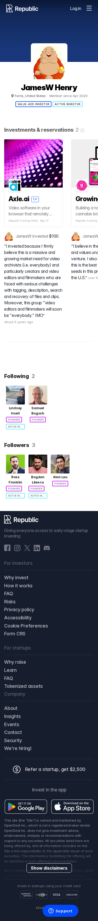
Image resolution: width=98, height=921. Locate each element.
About (11, 708)
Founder (14, 419)
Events (11, 724)
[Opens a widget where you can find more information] (60, 911)
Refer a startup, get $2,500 (55, 769)
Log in (75, 8)
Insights (12, 716)
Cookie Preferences (26, 626)
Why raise (15, 662)
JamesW (24, 236)
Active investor (67, 104)
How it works (18, 585)
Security (13, 740)
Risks (10, 601)
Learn (10, 670)
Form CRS (14, 633)
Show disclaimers (49, 868)
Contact (13, 732)
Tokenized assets (23, 686)
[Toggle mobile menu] (89, 8)
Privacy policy (19, 609)
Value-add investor (34, 104)
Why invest (16, 577)
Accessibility (18, 617)
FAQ (8, 593)
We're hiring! (18, 748)
